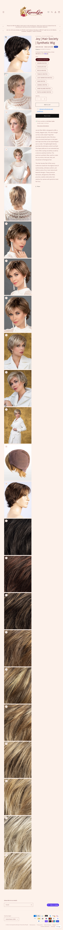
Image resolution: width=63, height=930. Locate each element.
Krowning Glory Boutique (14, 924)
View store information (43, 125)
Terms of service (47, 924)
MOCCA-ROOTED (41, 70)
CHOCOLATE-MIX (41, 66)
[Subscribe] (31, 905)
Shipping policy (56, 924)
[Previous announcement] (3, 26)
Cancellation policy (55, 926)
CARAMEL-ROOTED (42, 85)
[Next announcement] (60, 26)
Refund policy (32, 924)
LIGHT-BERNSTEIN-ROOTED (44, 77)
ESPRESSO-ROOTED (42, 59)
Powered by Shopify (24, 924)
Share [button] (38, 186)
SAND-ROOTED (41, 81)
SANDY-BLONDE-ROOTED (44, 88)
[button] (3, 12)
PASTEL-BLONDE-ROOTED (44, 92)
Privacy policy (40, 924)
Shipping (38, 49)
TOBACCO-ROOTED (42, 74)
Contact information (45, 926)
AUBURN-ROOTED (42, 63)
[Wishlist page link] (48, 12)
